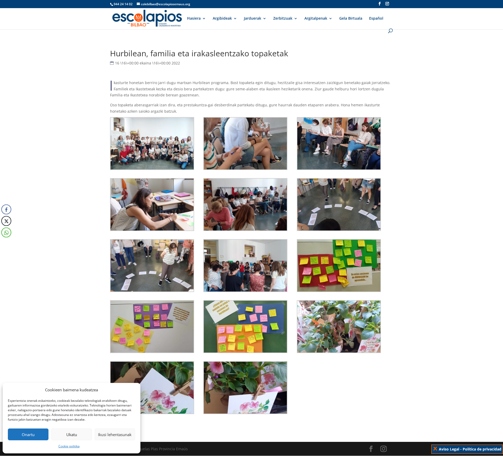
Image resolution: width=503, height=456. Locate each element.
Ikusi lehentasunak (115, 434)
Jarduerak (252, 19)
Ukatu (71, 434)
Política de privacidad (482, 449)
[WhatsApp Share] (6, 232)
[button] (6, 243)
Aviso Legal (449, 449)
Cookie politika (69, 446)
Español (376, 19)
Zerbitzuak (282, 19)
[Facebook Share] (6, 209)
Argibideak (222, 19)
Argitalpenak (315, 19)
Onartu (28, 434)
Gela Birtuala (350, 19)
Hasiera (194, 19)
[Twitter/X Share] (6, 221)
